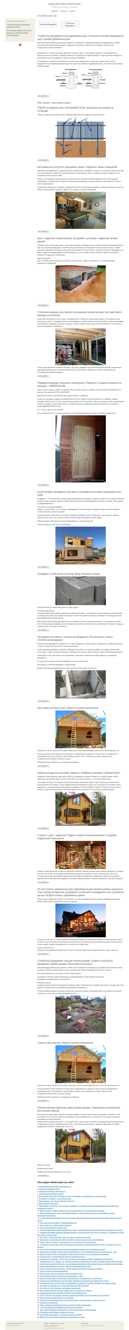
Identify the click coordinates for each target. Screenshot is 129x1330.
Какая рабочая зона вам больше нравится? (55, 1186)
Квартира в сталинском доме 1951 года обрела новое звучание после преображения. (72, 1240)
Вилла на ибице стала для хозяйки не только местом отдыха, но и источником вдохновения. (74, 1254)
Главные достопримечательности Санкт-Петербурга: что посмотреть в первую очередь (72, 1300)
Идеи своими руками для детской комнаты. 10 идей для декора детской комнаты (19, 33)
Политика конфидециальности (51, 1325)
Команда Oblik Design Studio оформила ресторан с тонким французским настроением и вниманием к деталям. (81, 1230)
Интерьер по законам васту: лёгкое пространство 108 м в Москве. (64, 1285)
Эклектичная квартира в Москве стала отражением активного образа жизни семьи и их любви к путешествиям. (81, 1264)
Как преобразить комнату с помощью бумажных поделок (61, 1314)
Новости (64, 10)
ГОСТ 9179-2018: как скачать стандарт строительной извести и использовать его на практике (74, 1295)
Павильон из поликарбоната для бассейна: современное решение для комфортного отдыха (74, 1281)
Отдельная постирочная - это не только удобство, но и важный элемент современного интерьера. (76, 1259)
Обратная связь (84, 1323)
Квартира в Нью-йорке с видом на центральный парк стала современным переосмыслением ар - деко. (78, 1252)
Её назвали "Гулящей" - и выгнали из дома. (55, 1198)
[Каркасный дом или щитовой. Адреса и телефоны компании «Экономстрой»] (80, 809)
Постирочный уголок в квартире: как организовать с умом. (61, 1276)
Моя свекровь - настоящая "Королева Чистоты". (57, 1201)
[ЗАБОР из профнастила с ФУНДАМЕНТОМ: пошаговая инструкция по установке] (80, 137)
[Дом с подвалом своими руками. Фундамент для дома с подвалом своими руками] (80, 284)
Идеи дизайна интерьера (64, 4)
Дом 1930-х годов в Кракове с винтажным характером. (60, 1288)
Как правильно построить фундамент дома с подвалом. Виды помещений (77, 166)
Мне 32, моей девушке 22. (48, 1203)
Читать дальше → (43, 96)
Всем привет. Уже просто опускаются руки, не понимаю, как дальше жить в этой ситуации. (72, 1196)
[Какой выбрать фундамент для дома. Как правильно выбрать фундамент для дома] (80, 545)
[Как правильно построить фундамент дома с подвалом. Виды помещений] (80, 210)
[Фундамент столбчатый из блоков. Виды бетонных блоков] (80, 590)
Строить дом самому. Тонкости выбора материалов (65, 1042)
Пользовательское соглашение (57, 1323)
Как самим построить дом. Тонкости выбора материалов (67, 707)
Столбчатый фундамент (48, 24)
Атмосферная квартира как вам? (51, 1194)
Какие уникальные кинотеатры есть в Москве (57, 1298)
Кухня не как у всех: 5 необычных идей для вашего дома (61, 1273)
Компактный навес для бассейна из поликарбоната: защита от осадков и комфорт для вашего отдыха (78, 1283)
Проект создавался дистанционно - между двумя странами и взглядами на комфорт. (71, 1269)
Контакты (46, 1323)
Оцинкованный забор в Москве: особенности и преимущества (63, 1293)
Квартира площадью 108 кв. (49, 1189)
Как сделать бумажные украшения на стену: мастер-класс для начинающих (68, 1310)
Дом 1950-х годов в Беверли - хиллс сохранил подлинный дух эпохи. (65, 1237)
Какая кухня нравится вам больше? (52, 1191)
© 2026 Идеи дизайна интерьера (15, 1323)
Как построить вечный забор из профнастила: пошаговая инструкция (66, 1290)
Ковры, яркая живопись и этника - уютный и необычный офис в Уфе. (65, 1266)
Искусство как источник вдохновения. (54, 1271)
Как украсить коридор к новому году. (53, 1227)
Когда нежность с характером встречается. (56, 1225)
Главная (54, 10)
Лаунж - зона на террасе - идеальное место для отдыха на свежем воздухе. (68, 1242)
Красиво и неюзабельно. (49, 1302)
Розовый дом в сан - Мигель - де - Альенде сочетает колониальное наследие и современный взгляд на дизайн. (81, 1261)
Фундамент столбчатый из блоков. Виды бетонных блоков (68, 573)
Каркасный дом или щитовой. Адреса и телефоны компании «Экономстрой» (78, 772)
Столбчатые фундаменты (69, 24)
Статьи (72, 10)
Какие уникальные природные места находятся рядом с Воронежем (65, 1305)
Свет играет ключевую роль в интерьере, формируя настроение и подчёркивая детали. (72, 1249)
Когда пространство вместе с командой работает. (58, 1223)
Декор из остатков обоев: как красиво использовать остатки (62, 1317)
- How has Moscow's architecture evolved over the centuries (61, 1307)
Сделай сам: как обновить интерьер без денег (57, 1312)
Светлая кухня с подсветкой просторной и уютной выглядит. (62, 1256)
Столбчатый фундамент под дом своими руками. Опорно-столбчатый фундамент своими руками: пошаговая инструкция (75, 962)
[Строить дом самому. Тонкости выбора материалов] (80, 1064)
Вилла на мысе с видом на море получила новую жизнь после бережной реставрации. (72, 1211)
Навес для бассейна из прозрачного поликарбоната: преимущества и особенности (71, 1278)
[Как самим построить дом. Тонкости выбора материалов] (80, 729)
